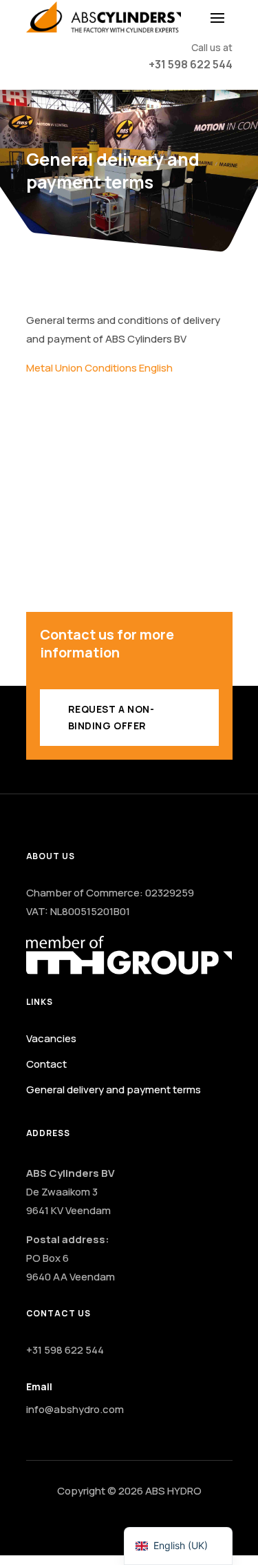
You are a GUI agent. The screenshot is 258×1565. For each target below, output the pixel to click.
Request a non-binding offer (111, 717)
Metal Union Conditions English (99, 368)
